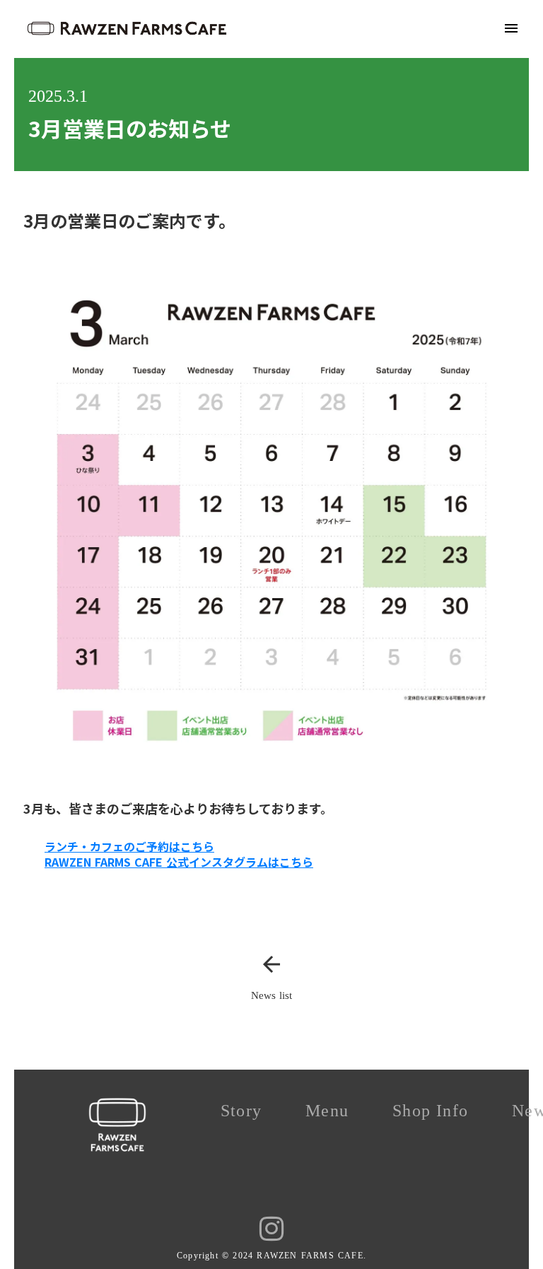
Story (241, 1110)
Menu (327, 1110)
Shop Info (430, 1110)
